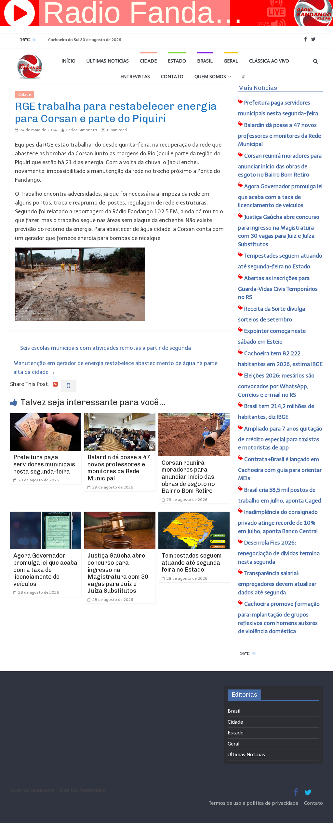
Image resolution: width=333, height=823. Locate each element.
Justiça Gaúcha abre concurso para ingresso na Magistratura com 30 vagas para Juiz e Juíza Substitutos (117, 573)
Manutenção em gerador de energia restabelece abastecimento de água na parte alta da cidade (115, 367)
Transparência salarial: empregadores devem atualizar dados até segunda (277, 583)
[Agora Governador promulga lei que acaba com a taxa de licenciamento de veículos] (46, 516)
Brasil (205, 61)
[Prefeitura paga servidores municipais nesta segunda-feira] (46, 417)
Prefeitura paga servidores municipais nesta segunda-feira (44, 464)
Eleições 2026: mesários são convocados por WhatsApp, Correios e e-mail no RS (276, 385)
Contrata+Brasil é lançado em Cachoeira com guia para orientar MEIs (280, 469)
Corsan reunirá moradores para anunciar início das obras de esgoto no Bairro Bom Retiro (188, 476)
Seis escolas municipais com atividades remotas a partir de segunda (102, 348)
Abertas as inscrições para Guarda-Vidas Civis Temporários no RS (278, 288)
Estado (177, 61)
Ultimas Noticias (108, 61)
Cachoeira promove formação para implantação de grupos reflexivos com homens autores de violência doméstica (279, 617)
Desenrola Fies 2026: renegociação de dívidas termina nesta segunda (279, 552)
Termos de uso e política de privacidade (254, 803)
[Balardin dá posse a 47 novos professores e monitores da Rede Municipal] (120, 417)
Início (68, 61)
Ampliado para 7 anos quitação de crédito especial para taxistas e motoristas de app (280, 438)
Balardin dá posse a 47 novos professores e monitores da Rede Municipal (118, 468)
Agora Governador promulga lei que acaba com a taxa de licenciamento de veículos (45, 569)
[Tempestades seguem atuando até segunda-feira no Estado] (194, 516)
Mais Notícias (257, 88)
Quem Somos (210, 76)
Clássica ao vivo (269, 61)
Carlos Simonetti (81, 130)
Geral (231, 61)
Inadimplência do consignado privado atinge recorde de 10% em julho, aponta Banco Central (278, 521)
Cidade (148, 61)
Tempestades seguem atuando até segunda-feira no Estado (192, 562)
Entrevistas (135, 76)
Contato (172, 76)
